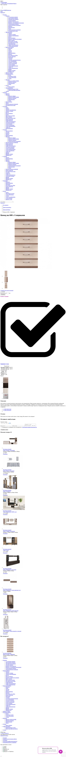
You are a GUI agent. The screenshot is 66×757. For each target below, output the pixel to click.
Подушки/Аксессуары (13, 42)
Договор (5, 737)
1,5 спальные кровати (13, 17)
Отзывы (3, 290)
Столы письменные (10, 150)
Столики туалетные (12, 62)
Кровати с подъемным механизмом (16, 22)
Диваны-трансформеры (13, 35)
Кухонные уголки (12, 76)
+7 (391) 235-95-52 (7, 410)
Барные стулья (9, 199)
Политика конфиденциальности (10, 741)
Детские (10, 50)
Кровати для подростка (13, 21)
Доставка (5, 740)
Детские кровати (12, 20)
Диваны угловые (12, 34)
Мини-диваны (11, 40)
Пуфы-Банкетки (11, 43)
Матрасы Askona (12, 96)
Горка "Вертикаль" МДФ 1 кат (10, 511)
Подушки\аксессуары (13, 31)
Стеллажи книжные (10, 122)
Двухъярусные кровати (13, 19)
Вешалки (10, 48)
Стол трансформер (12, 61)
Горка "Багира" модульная (9, 450)
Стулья (9, 78)
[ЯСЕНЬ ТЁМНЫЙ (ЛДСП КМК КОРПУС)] (5, 382)
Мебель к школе (9, 72)
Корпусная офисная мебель (14, 90)
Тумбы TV (10, 67)
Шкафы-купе (11, 71)
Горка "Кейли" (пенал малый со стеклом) (12, 631)
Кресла (9, 36)
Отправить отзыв (4, 429)
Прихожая (5, 180)
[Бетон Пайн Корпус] (5, 398)
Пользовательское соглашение (9, 742)
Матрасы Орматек (12, 82)
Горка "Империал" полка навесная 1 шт (12, 590)
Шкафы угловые (11, 70)
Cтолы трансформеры (10, 126)
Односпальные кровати (13, 24)
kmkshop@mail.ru (12, 3)
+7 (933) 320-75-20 (5, 3)
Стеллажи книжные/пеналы (14, 60)
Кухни (9, 75)
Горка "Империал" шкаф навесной (10, 610)
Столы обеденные (12, 77)
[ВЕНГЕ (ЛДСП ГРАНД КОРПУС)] (5, 387)
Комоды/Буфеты (11, 53)
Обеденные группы (10, 193)
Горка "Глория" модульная (9, 531)
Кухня (4, 191)
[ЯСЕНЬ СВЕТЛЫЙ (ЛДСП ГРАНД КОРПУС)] (5, 393)
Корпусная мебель (10, 47)
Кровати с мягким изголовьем (15, 39)
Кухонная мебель (9, 74)
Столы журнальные (12, 63)
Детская (5, 129)
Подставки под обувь (13, 55)
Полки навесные (12, 56)
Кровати (7, 15)
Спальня (5, 156)
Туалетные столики (10, 176)
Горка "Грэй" (6, 550)
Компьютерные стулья (13, 89)
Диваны (10, 33)
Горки (9, 49)
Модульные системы (12, 41)
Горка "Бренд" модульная (8, 470)
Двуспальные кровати (13, 18)
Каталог (5, 14)
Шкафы (10, 69)
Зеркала (10, 51)
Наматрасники (11, 27)
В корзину (3, 294)
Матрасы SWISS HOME (13, 80)
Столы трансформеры (10, 197)
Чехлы (9, 28)
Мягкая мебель (9, 32)
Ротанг (7, 85)
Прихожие (10, 57)
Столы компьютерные (13, 65)
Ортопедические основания (14, 25)
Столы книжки (11, 64)
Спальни (10, 58)
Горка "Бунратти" (7, 491)
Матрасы (10, 26)
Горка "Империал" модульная (9, 569)
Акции (7, 91)
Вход (2, 11)
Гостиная (5, 106)
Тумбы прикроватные (13, 46)
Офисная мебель (9, 87)
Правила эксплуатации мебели (10, 739)
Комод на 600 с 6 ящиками (9, 654)
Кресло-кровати (11, 38)
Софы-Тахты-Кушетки (13, 44)
